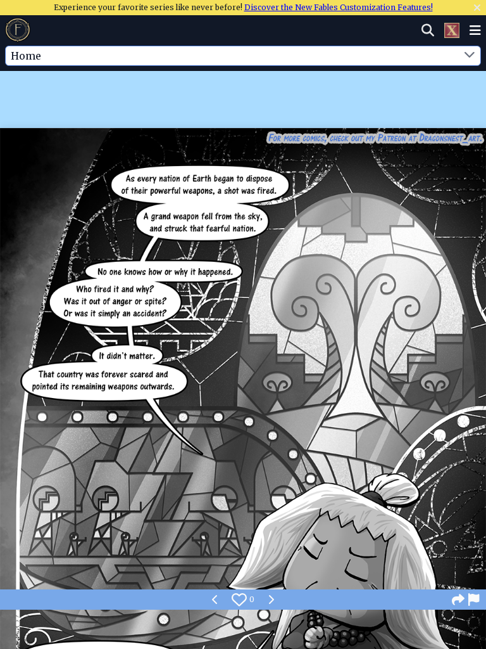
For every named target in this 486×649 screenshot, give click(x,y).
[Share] (458, 599)
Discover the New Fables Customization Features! (338, 7)
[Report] (474, 599)
